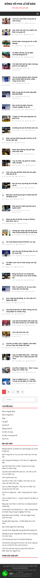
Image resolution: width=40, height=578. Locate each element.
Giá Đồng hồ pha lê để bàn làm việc (25, 128)
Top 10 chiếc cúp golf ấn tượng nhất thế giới (23, 162)
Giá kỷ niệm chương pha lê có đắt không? (24, 42)
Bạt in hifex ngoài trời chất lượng (13, 527)
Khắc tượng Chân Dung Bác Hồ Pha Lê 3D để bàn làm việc (21, 139)
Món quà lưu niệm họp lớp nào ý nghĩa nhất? (24, 207)
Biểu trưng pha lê (7, 415)
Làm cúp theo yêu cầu (20, 332)
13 (18, 392)
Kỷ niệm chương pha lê (9, 435)
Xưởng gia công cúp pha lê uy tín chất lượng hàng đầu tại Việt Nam (24, 231)
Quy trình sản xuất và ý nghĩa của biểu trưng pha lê (24, 31)
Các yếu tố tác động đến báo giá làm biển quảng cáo (19, 530)
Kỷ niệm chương (7, 432)
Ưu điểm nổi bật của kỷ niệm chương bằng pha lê (22, 54)
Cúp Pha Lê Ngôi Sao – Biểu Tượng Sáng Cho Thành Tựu (25, 369)
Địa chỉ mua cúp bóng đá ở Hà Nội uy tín (24, 184)
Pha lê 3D (5, 439)
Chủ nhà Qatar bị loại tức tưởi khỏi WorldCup (17, 539)
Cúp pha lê (5, 425)
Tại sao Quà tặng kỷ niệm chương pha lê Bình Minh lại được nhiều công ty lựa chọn (24, 79)
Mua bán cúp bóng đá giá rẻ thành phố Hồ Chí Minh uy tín (21, 196)
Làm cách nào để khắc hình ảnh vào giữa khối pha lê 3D (21, 173)
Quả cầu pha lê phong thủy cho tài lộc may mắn (25, 252)
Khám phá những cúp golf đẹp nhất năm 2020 (23, 150)
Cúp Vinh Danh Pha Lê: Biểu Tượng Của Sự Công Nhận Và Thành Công (21, 310)
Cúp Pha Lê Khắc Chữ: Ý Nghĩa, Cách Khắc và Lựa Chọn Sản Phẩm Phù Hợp (21, 344)
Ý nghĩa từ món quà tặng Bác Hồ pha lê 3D (24, 117)
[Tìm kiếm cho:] (20, 399)
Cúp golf (5, 422)
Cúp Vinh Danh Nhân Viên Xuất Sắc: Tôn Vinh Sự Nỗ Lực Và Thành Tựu (25, 322)
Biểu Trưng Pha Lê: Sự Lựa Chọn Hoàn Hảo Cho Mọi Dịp (24, 288)
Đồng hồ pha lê (7, 428)
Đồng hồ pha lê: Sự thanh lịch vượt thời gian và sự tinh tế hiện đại (24, 275)
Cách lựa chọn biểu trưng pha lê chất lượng (24, 20)
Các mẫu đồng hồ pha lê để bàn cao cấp (20, 242)
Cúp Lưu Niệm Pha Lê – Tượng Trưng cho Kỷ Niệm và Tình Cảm (24, 380)
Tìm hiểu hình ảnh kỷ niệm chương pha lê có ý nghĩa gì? (25, 65)
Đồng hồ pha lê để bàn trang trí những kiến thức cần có (20, 220)
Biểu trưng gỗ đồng (8, 411)
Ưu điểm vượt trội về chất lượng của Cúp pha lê (21, 263)
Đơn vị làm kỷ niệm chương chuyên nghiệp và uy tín (22, 106)
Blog (3, 418)
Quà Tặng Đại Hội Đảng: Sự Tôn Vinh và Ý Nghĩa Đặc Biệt (21, 299)
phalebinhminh (31, 23)
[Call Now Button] (5, 573)
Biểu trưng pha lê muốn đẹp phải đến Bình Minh (24, 93)
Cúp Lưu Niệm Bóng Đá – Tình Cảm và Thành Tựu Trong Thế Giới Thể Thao (25, 356)
